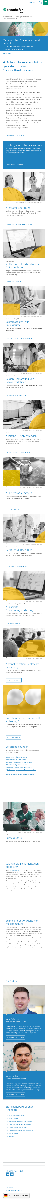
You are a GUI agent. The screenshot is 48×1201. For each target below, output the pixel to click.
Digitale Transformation (16, 1115)
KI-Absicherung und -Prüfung (18, 1127)
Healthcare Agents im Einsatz (17, 765)
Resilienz (11, 1136)
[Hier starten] (24, 472)
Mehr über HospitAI (15, 281)
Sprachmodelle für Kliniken (18, 452)
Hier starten (13, 509)
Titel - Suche (40, 2)
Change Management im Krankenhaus (19, 762)
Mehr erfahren (13, 623)
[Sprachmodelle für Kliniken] (24, 415)
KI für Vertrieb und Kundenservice (20, 1124)
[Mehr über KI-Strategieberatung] (24, 187)
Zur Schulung (12, 680)
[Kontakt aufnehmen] (24, 1000)
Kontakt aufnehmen (15, 136)
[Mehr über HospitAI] (24, 244)
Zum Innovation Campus (17, 566)
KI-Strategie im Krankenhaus (16, 759)
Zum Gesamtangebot (15, 164)
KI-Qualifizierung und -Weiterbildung (21, 1130)
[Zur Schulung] (24, 643)
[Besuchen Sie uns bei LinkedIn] (7, 1174)
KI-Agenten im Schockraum (18, 395)
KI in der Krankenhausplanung (17, 757)
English (32, 2)
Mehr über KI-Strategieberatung (20, 224)
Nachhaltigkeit (13, 1133)
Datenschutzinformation (14, 1190)
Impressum (9, 1188)
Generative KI (13, 1118)
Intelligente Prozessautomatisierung (20, 1121)
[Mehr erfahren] (24, 586)
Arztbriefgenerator (16, 870)
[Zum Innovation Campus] (24, 529)
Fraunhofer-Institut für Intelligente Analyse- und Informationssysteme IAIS (17, 17)
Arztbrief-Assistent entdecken (19, 338)
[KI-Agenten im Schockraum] (24, 358)
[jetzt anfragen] (24, 700)
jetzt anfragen (13, 737)
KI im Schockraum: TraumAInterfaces (19, 767)
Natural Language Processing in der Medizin (21, 770)
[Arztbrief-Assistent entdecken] (24, 301)
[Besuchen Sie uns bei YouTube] (12, 1174)
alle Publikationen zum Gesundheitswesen (21, 774)
